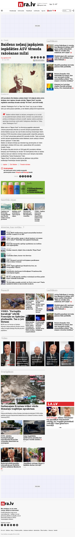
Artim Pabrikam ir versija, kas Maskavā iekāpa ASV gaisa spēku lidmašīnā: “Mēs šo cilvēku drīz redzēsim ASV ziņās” (64, 48)
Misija (12, 530)
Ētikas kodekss (44, 530)
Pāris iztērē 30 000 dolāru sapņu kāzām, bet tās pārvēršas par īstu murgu (40, 306)
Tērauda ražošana (24, 165)
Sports (43, 10)
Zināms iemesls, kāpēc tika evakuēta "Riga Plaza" (23, 250)
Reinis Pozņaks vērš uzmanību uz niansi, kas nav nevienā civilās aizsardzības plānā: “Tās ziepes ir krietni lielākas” (64, 77)
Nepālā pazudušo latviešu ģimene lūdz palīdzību (64, 66)
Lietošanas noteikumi (28, 530)
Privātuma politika (18, 530)
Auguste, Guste (41, 5)
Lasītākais (52, 41)
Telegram (18, 172)
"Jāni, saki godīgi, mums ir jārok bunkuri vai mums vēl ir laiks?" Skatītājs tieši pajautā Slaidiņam (24, 239)
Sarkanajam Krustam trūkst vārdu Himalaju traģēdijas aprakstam (30, 305)
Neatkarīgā (13, 10)
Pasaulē (6, 40)
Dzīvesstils (21, 10)
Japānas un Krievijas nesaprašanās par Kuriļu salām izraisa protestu (5, 215)
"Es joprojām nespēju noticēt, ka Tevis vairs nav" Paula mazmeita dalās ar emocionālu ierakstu (25, 283)
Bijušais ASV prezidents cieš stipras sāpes (16, 213)
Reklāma (8, 530)
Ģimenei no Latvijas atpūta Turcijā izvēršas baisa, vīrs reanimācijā (63, 86)
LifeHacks (37, 10)
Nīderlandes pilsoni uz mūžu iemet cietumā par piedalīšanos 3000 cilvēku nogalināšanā (30, 327)
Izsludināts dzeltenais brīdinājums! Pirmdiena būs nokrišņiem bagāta (24, 272)
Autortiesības (37, 530)
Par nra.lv (3, 530)
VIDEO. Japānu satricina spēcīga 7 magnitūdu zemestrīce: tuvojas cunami (40, 216)
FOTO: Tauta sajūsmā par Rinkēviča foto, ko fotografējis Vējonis (21, 266)
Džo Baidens (12, 165)
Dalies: (16, 176)
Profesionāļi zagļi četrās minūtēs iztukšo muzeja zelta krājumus (40, 326)
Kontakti (55, 530)
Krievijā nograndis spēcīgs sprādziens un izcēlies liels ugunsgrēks (23, 244)
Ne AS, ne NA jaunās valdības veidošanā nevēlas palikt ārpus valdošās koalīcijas (25, 277)
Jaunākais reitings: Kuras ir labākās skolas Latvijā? (33, 464)
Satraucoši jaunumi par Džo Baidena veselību (27, 213)
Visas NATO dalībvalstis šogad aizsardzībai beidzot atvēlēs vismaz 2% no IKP (24, 233)
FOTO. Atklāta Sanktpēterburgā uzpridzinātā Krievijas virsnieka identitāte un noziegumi (9, 439)
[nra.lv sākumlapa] (26, 4)
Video (4, 338)
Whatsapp (26, 172)
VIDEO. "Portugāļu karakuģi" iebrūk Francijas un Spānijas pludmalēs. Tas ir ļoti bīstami (13, 316)
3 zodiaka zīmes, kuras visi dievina (18, 255)
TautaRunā (29, 10)
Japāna (4, 165)
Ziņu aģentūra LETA (6, 58)
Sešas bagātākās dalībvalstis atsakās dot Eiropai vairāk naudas (32, 437)
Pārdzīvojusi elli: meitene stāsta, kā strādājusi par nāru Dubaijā (64, 58)
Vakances (50, 530)
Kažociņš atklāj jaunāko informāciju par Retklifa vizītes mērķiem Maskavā (11, 465)
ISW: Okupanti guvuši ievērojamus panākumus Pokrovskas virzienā (22, 261)
